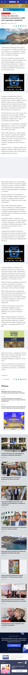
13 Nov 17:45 (3, 481)
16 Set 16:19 (3, 579)
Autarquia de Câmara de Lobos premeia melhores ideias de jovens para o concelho (13, 600)
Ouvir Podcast (19, 671)
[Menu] (2, 2)
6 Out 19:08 (3, 507)
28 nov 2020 (12, 23)
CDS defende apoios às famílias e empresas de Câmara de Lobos (11, 478)
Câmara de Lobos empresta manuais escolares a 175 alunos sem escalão (12, 576)
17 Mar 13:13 (3, 627)
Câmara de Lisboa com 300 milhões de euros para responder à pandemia (12, 454)
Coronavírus (4, 375)
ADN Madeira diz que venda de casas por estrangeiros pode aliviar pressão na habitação (13, 392)
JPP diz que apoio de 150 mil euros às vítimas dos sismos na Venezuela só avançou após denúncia (13, 407)
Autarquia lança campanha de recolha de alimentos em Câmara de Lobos (13, 552)
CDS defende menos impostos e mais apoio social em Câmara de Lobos (13, 528)
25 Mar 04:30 (3, 457)
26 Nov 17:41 (3, 531)
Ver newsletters (14, 645)
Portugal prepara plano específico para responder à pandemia (12, 624)
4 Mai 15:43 (3, 555)
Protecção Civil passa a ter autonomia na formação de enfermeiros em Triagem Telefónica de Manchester (13, 400)
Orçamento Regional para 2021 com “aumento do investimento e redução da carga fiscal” (13, 503)
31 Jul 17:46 (3, 603)
